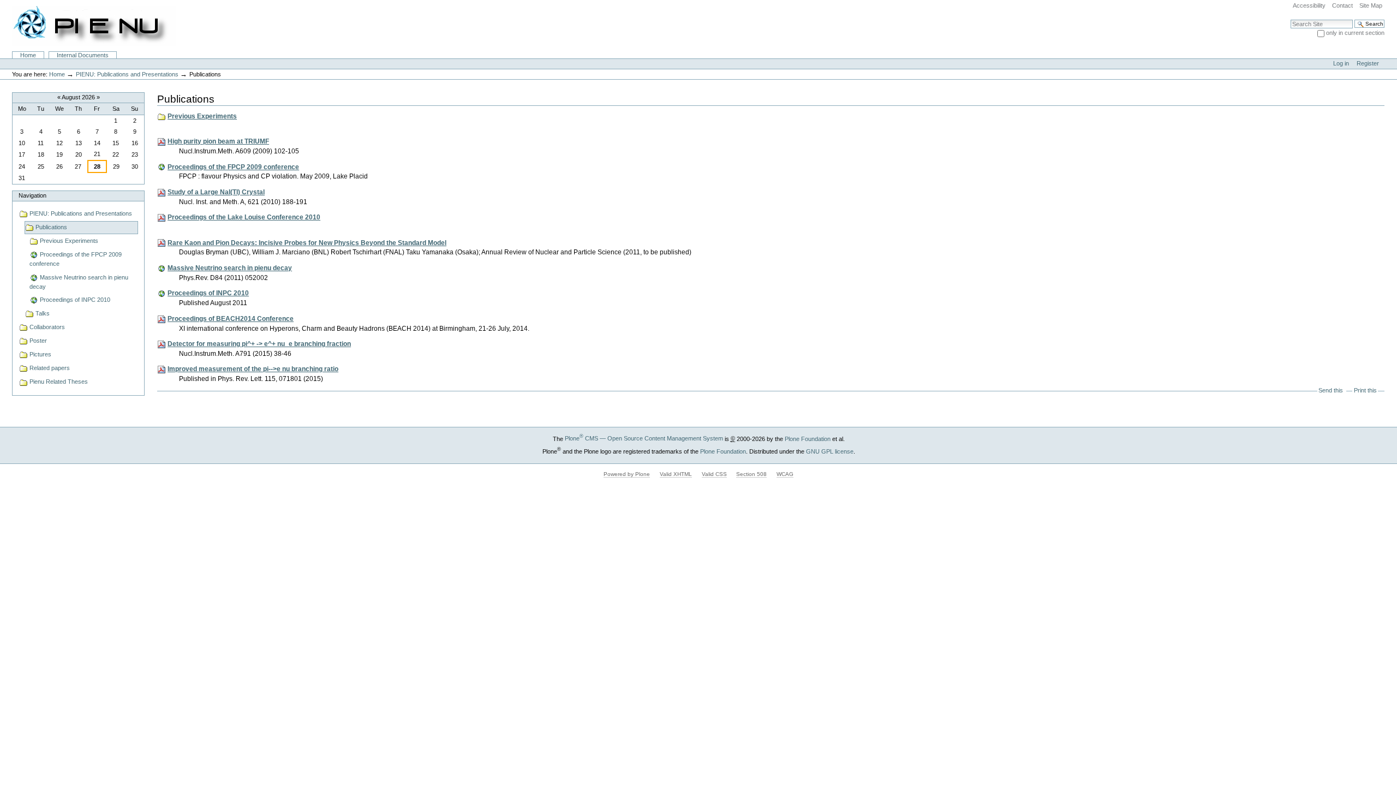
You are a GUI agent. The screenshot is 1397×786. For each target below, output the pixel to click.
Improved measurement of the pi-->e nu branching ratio (253, 369)
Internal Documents (83, 55)
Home (28, 55)
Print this (1365, 390)
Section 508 (751, 474)
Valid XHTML (676, 474)
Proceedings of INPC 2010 (208, 293)
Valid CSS (714, 474)
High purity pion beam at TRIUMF (218, 141)
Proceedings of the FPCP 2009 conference (233, 167)
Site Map (1370, 5)
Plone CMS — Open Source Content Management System (644, 438)
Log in (1341, 63)
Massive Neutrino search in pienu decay (230, 268)
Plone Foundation (808, 438)
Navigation (32, 195)
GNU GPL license (829, 451)
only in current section (1355, 32)
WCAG (785, 474)
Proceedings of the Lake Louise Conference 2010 (244, 217)
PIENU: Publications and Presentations (127, 74)
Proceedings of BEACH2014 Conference (231, 319)
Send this (1330, 390)
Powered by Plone (627, 474)
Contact (1342, 5)
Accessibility (1309, 5)
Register (1368, 63)
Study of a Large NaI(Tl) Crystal (216, 192)
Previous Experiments (202, 116)
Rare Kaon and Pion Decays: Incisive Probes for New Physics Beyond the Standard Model (307, 243)
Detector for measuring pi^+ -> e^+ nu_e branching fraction (259, 344)
